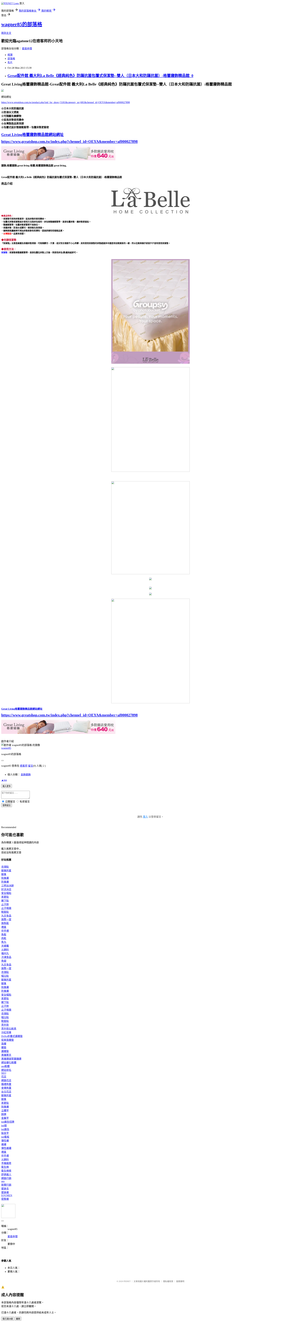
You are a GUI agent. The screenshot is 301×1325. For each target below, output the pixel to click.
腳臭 (3, 874)
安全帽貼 (6, 893)
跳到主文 (6, 33)
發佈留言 (7, 805)
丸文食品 (6, 915)
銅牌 (3, 1114)
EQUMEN (6, 1195)
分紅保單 (6, 1032)
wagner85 (6, 748)
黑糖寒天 (6, 1055)
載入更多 (7, 786)
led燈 (4, 1125)
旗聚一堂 (6, 919)
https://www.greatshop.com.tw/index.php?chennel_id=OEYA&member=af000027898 (69, 141)
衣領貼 (5, 866)
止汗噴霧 (6, 908)
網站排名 (6, 1070)
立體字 (5, 1110)
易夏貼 (5, 897)
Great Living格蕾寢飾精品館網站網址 (32, 135)
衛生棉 (5, 1167)
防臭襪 (5, 882)
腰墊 (3, 1047)
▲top (4, 780)
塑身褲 (5, 1192)
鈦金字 (5, 1133)
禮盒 (3, 927)
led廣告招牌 (7, 1121)
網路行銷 (6, 1178)
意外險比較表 (8, 1028)
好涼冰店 (6, 889)
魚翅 (3, 961)
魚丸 (3, 942)
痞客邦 (23, 765)
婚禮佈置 (6, 1084)
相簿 (10, 54)
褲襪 (3, 1144)
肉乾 (3, 938)
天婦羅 (5, 946)
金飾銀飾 (26, 774)
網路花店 (6, 1080)
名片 (10, 62)
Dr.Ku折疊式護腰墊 (12, 1036)
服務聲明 (180, 1281)
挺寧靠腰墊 (7, 1040)
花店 (3, 1076)
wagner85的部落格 (21, 24)
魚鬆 (3, 934)
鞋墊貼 (5, 912)
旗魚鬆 (5, 923)
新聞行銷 (6, 1185)
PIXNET (127, 1281)
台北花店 (6, 1091)
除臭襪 (5, 878)
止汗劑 (5, 904)
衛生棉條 (6, 1170)
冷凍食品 (6, 957)
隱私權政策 (168, 1281)
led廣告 (5, 1129)
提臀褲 (5, 1199)
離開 (18, 1319)
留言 (30, 765)
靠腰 (3, 1043)
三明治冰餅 (7, 885)
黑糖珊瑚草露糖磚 (11, 1058)
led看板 (5, 1137)
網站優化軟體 (8, 1062)
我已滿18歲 (8, 1319)
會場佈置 (6, 1088)
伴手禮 (5, 930)
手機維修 (6, 1163)
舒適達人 (6, 1174)
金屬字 (5, 1118)
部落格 (11, 58)
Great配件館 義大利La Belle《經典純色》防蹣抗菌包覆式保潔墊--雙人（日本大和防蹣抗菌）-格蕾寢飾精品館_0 (100, 76)
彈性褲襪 (6, 1148)
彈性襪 (5, 1140)
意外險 (5, 1025)
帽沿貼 (5, 976)
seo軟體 (5, 1066)
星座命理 (27, 48)
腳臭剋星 (6, 870)
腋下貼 (5, 900)
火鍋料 (5, 949)
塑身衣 (5, 1188)
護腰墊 (5, 1051)
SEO (3, 1073)
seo (3, 1181)
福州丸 (5, 953)
